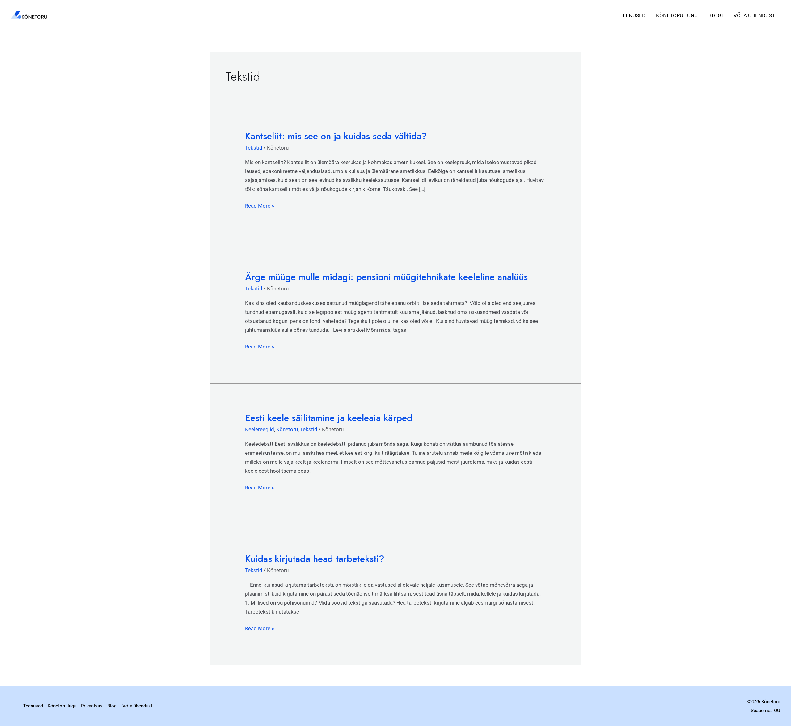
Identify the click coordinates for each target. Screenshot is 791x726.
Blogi (715, 15)
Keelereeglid (259, 429)
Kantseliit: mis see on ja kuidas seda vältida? (336, 136)
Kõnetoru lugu (677, 15)
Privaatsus (92, 706)
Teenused (632, 15)
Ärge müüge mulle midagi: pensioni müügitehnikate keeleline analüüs (386, 277)
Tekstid (253, 148)
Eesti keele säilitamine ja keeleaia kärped (328, 417)
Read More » (259, 205)
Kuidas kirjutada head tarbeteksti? (314, 558)
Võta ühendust (754, 15)
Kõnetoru (287, 429)
